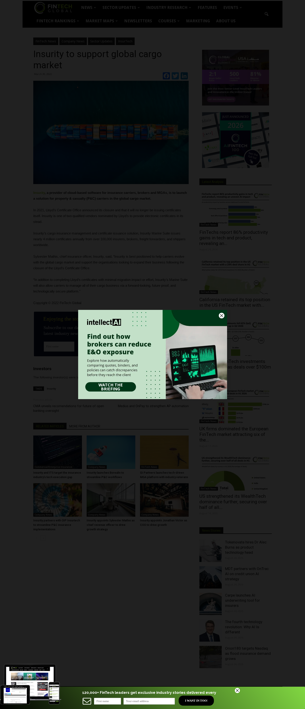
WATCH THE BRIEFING (110, 387)
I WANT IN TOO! (196, 700)
